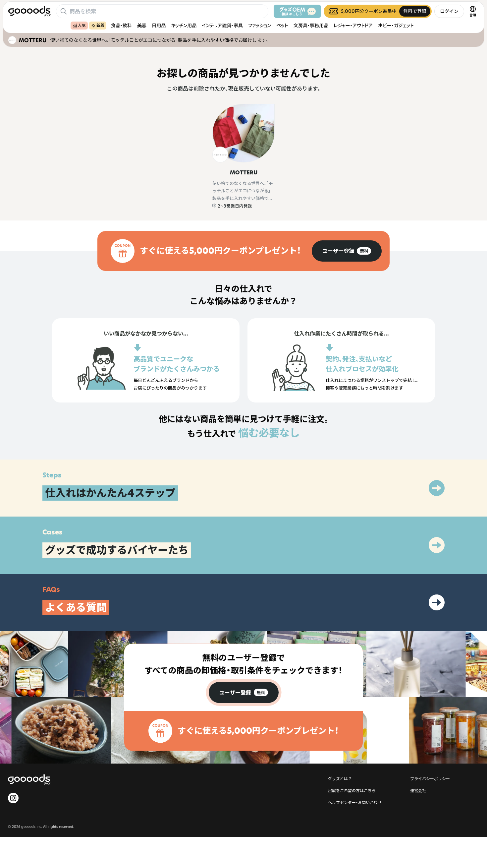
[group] (347, 251)
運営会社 (418, 790)
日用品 (159, 25)
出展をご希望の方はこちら (352, 790)
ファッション (259, 25)
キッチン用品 (183, 25)
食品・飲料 (121, 25)
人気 (82, 25)
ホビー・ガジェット (396, 25)
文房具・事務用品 (311, 25)
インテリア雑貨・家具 (222, 25)
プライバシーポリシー (430, 778)
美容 (141, 25)
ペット (282, 25)
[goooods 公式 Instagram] (13, 798)
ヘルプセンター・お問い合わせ (355, 802)
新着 (100, 25)
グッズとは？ (340, 778)
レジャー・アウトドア (353, 25)
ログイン (449, 11)
